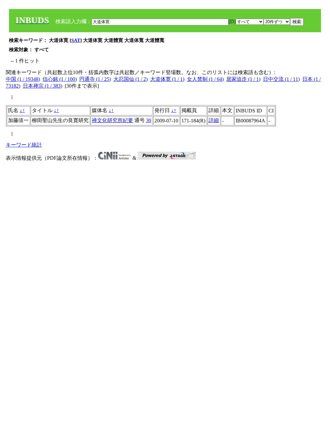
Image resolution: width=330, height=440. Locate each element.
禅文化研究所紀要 (112, 120)
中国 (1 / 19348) (23, 79)
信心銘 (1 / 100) (60, 79)
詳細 (214, 120)
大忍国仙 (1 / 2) (130, 79)
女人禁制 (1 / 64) (205, 79)
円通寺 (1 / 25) (95, 79)
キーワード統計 (24, 145)
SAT (75, 40)
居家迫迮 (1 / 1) (243, 79)
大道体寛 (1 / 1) (167, 79)
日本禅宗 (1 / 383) (42, 86)
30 (148, 120)
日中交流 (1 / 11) (281, 79)
